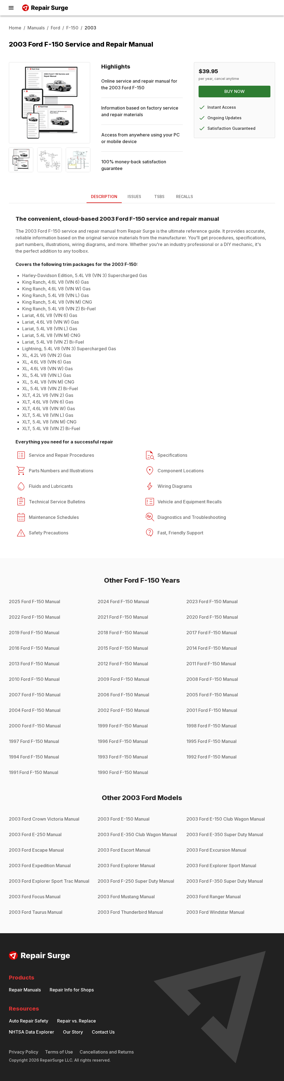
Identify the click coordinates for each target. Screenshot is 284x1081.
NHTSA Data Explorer (31, 1032)
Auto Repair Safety (28, 1021)
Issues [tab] (134, 196)
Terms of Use (59, 1052)
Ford (55, 28)
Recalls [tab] (184, 196)
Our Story (73, 1032)
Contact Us (103, 1032)
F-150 (72, 28)
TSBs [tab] (159, 196)
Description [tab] (104, 196)
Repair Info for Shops (72, 990)
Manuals (36, 28)
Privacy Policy (23, 1052)
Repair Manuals (25, 990)
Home (15, 28)
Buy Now (234, 91)
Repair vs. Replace (76, 1021)
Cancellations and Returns (107, 1052)
